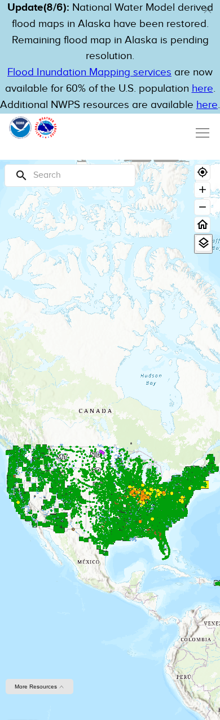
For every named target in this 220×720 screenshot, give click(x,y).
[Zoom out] (202, 207)
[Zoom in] (202, 190)
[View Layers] (203, 243)
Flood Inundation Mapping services (89, 72)
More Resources (37, 686)
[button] (208, 10)
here (202, 88)
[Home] (202, 225)
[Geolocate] (202, 172)
